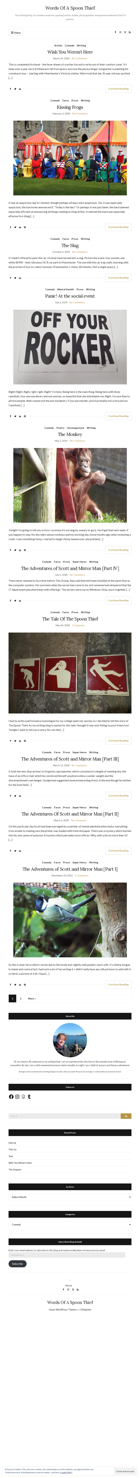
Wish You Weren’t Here (70, 52)
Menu (17, 32)
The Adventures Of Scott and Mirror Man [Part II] (70, 814)
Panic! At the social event (70, 296)
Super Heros (80, 561)
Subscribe (17, 1263)
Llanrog (12, 1142)
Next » (32, 998)
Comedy (69, 45)
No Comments (79, 58)
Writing (81, 45)
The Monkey (70, 434)
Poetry (60, 427)
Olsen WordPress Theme (62, 1309)
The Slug (70, 245)
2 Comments (81, 875)
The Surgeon (15, 1169)
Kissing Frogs (70, 107)
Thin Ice (12, 1149)
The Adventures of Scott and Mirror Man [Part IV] (70, 568)
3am (11, 1156)
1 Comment (78, 625)
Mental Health (65, 289)
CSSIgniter (85, 1309)
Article (58, 45)
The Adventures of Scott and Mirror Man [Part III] (70, 759)
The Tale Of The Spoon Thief (70, 619)
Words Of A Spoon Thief (70, 8)
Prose (75, 100)
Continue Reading (118, 88)
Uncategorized (75, 427)
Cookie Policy (66, 1472)
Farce (65, 100)
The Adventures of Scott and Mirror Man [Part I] (70, 869)
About (68, 1285)
